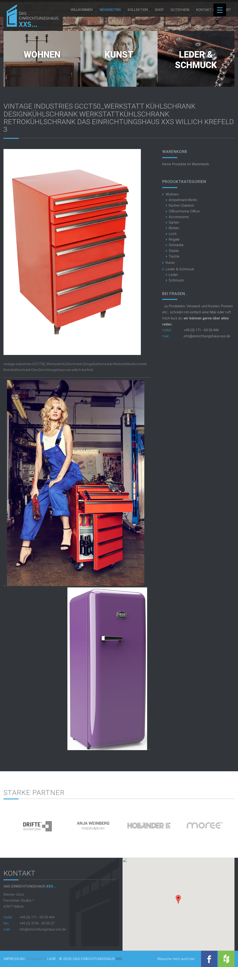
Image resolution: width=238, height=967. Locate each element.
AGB (52, 959)
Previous (7, 823)
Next (230, 823)
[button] (178, 899)
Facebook (209, 959)
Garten (174, 222)
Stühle (174, 251)
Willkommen (82, 10)
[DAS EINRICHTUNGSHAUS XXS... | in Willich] (31, 26)
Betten (174, 228)
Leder (173, 275)
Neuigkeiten (110, 10)
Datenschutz (36, 959)
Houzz (226, 959)
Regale (174, 239)
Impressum (13, 959)
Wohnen (42, 55)
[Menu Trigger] (219, 9)
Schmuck (176, 280)
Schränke (176, 245)
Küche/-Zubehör (181, 205)
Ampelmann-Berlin (183, 200)
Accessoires (179, 217)
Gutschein (180, 10)
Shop (159, 10)
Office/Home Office (184, 211)
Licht (172, 234)
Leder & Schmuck (196, 60)
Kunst (119, 55)
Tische (174, 256)
